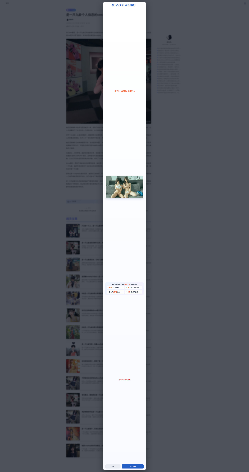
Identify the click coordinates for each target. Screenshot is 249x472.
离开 (112, 466)
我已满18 (133, 466)
